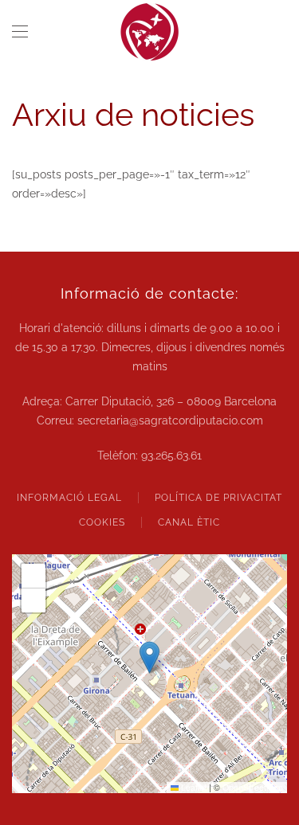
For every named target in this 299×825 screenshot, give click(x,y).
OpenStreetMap (252, 787)
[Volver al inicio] (150, 32)
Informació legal (69, 497)
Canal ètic (189, 522)
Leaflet (193, 787)
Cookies (102, 522)
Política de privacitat (218, 497)
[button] (20, 32)
